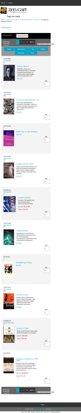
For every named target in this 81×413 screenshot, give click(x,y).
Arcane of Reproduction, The (28, 100)
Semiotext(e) (7, 60)
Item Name (21, 53)
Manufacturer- (21, 49)
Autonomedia (7, 94)
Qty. (33, 49)
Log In (10, 3)
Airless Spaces (23, 66)
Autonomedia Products (12, 19)
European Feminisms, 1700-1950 (27, 360)
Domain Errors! (22, 295)
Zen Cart (54, 409)
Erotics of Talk (22, 328)
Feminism (36, 19)
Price (32, 53)
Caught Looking (24, 197)
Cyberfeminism (22, 231)
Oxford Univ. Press (8, 322)
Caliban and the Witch (25, 164)
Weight (43, 49)
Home (3, 3)
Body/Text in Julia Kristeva (26, 132)
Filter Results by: (7, 35)
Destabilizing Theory (24, 262)
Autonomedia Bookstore (39, 409)
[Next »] (32, 42)
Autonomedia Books (26, 19)
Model (9, 49)
